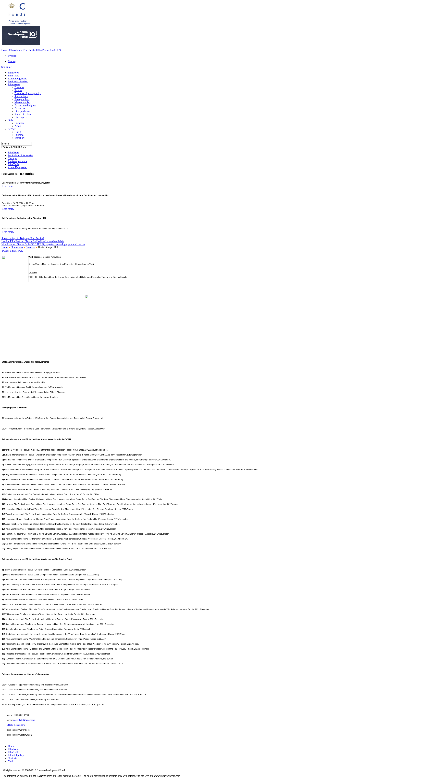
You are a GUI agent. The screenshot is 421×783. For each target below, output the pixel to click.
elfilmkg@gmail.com (16, 725)
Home (4, 50)
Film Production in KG (49, 50)
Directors (30, 247)
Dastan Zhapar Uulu (12, 250)
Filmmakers (17, 247)
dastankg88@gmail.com (24, 720)
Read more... (8, 186)
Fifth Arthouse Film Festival (22, 50)
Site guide (6, 67)
